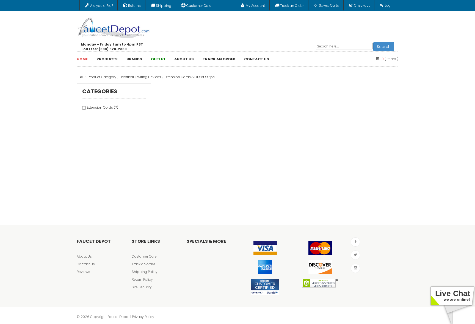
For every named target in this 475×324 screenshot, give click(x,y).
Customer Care (144, 256)
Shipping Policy (145, 271)
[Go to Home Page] (81, 77)
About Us (84, 256)
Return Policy (142, 279)
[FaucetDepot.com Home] (114, 26)
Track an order (143, 264)
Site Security (142, 287)
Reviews (83, 271)
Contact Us (86, 264)
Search (384, 46)
